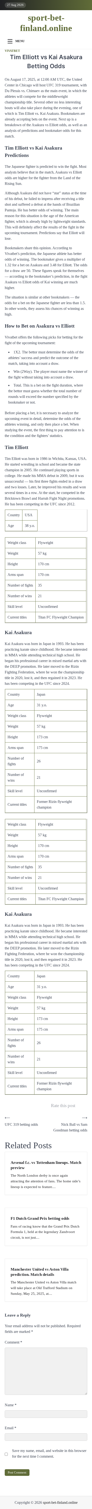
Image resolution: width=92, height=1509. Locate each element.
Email (10, 1428)
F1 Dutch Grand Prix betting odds (40, 1218)
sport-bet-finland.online (46, 23)
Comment (13, 1342)
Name (11, 1405)
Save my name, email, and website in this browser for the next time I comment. (49, 1453)
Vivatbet (12, 51)
